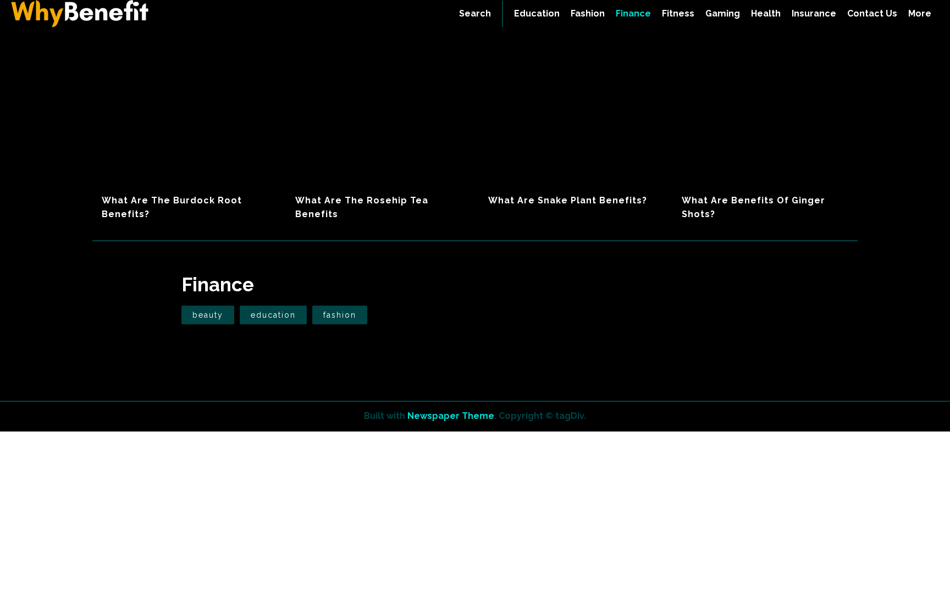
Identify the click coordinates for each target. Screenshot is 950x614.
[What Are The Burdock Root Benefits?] (185, 120)
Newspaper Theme (450, 416)
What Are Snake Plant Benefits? (567, 200)
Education (273, 315)
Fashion (339, 315)
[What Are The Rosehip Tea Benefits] (378, 120)
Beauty (207, 315)
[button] (475, 13)
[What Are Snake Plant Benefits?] (572, 120)
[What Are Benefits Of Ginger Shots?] (765, 120)
